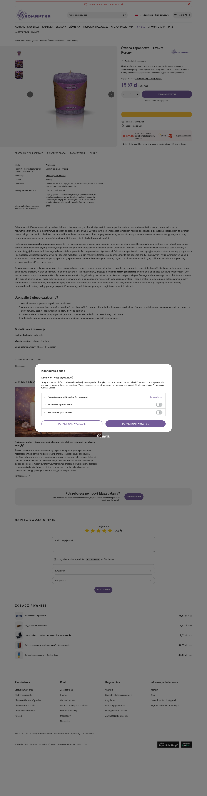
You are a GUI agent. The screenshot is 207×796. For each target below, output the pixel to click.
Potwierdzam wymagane (71, 424)
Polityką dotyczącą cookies (110, 382)
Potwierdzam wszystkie (135, 424)
